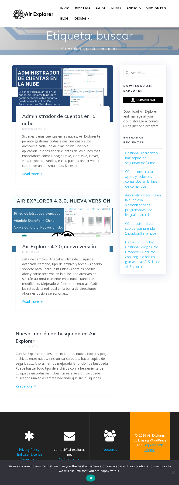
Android (134, 8)
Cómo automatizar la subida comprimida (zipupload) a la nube (141, 228)
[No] (173, 472)
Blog (64, 18)
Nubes (116, 8)
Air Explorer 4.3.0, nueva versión (59, 246)
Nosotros (110, 449)
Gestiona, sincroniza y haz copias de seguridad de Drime (141, 158)
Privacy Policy (29, 449)
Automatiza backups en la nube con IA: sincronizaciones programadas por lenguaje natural (143, 205)
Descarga (82, 8)
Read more (30, 174)
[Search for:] (143, 73)
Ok (91, 478)
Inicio (64, 8)
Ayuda (101, 8)
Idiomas (80, 18)
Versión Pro (156, 8)
